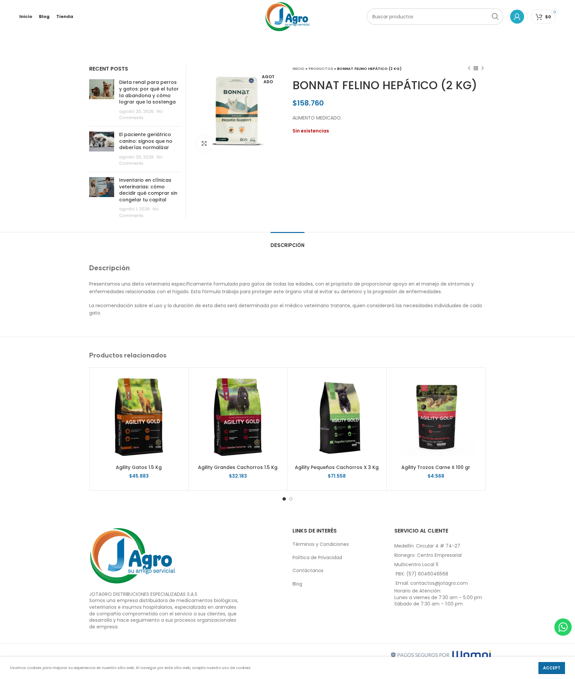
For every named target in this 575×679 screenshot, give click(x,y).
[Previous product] (469, 68)
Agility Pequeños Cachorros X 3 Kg (337, 467)
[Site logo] (287, 16)
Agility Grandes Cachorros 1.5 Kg (238, 467)
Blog (297, 583)
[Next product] (482, 68)
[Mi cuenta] (517, 16)
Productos (320, 68)
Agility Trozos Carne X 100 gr (435, 467)
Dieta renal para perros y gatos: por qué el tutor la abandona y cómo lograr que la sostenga (149, 92)
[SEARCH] (495, 16)
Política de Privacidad (317, 557)
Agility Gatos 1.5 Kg (139, 467)
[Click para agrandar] (204, 143)
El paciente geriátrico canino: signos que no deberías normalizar (145, 141)
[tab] (287, 242)
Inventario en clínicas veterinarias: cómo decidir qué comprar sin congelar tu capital (148, 190)
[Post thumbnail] (101, 100)
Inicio (298, 68)
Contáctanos (307, 570)
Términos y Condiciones (320, 544)
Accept (551, 668)
